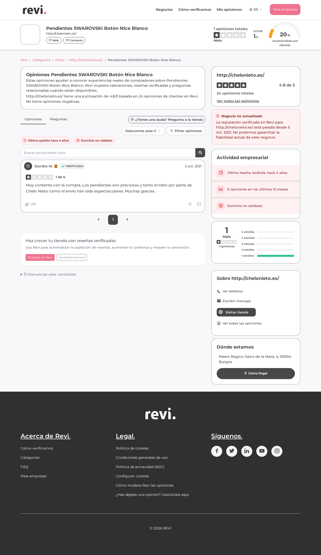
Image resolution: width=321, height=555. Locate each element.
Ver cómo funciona (72, 257)
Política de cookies (132, 448)
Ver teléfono (233, 291)
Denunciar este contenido (52, 274)
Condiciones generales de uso (142, 457)
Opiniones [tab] (33, 119)
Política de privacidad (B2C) (140, 467)
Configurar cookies (132, 476)
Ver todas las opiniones (238, 101)
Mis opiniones (229, 9)
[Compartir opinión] (190, 204)
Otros (59, 60)
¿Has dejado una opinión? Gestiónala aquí (152, 494)
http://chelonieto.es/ (86, 60)
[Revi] (35, 9)
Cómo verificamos (194, 9)
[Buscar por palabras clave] (200, 152)
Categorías (41, 60)
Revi (24, 60)
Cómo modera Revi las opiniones (145, 485)
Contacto (76, 40)
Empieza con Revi (40, 257)
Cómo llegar (258, 373)
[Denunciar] (199, 204)
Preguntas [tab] (58, 119)
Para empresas (285, 9)
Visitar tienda (236, 312)
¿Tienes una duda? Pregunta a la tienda (169, 120)
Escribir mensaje (237, 301)
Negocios (164, 9)
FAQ (24, 467)
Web (55, 40)
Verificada (74, 166)
